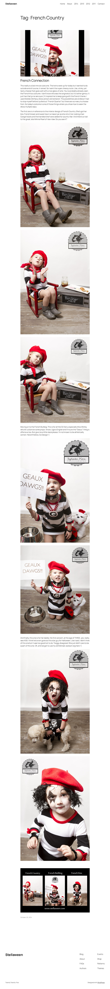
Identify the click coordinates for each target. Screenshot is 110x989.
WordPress (101, 982)
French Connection (34, 80)
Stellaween (11, 3)
